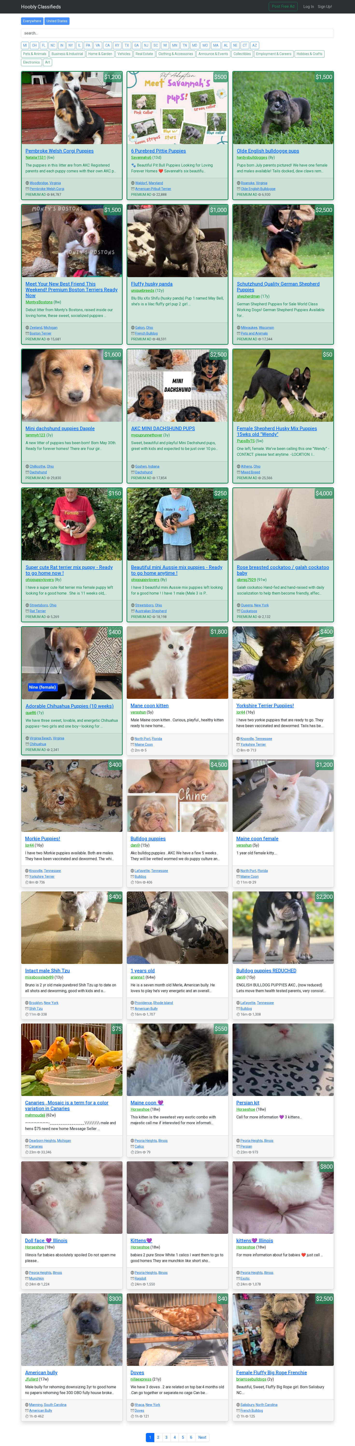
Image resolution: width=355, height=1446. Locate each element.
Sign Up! (325, 6)
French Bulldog (146, 333)
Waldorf (141, 183)
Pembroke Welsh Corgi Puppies (60, 151)
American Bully (146, 1009)
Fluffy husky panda (152, 284)
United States (57, 21)
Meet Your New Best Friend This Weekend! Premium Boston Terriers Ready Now (72, 289)
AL (226, 45)
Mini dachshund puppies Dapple (60, 428)
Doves (137, 1373)
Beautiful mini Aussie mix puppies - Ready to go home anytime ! (176, 570)
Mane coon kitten (150, 706)
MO (205, 45)
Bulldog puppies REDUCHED (266, 971)
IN (61, 45)
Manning (36, 1405)
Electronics (31, 62)
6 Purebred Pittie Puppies (158, 151)
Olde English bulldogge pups (268, 151)
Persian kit (247, 1103)
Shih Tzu (36, 1009)
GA (136, 45)
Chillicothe (37, 466)
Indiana (153, 466)
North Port (142, 739)
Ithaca (139, 1405)
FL (43, 45)
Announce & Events (213, 54)
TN (185, 45)
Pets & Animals (34, 54)
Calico (139, 1146)
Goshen (141, 466)
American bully (41, 1373)
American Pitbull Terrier (153, 189)
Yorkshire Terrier (253, 744)
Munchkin (36, 1278)
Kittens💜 (141, 1240)
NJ (146, 45)
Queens (247, 605)
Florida (157, 739)
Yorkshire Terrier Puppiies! (265, 706)
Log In (308, 6)
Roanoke (248, 183)
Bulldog (140, 876)
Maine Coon (144, 744)
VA (98, 45)
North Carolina (266, 1405)
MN (174, 45)
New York (261, 605)
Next (202, 1437)
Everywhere (32, 21)
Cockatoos (249, 611)
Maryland (156, 183)
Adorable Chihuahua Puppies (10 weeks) (70, 706)
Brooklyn (36, 1003)
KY (117, 45)
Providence (143, 1003)
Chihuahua (38, 744)
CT (245, 45)
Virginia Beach (40, 738)
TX (127, 45)
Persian (246, 1146)
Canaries (36, 1146)
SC (156, 45)
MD (194, 45)
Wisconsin (266, 328)
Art (47, 62)
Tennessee (263, 739)
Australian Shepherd (151, 611)
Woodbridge (39, 183)
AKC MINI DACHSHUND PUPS (163, 428)
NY (71, 45)
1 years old (143, 971)
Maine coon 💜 (147, 1103)
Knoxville (247, 739)
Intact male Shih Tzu (47, 971)
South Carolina (55, 1405)
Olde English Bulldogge (258, 189)
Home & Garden (100, 54)
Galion (140, 328)
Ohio (149, 328)
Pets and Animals (254, 333)
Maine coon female (257, 839)
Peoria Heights (146, 1141)
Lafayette (142, 871)
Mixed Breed (250, 472)
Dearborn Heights (42, 1141)
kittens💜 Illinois (254, 1240)
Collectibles (242, 54)
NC (53, 45)
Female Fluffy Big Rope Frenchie (271, 1373)
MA (216, 45)
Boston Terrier (40, 333)
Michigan (50, 328)
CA (107, 45)
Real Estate (144, 54)
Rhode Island (163, 1003)
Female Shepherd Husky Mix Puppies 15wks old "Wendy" (277, 431)
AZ (254, 45)
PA (88, 45)
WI (165, 45)
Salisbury (247, 1405)
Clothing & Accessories (175, 54)
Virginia (55, 183)
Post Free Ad (283, 6)
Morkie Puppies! (42, 839)
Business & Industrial (67, 54)
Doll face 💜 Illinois (46, 1240)
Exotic (245, 1278)
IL (79, 45)
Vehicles (124, 54)
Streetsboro (39, 605)
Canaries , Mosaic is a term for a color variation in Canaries (66, 1105)
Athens (246, 466)
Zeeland (36, 328)
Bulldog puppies (148, 839)
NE (235, 45)
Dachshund (38, 472)
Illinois (163, 1141)
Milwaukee (249, 328)
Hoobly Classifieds (41, 7)
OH (34, 45)
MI (25, 45)
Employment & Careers (273, 54)
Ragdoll (140, 1278)
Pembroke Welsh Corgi (47, 189)
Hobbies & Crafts (309, 54)
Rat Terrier (38, 611)
